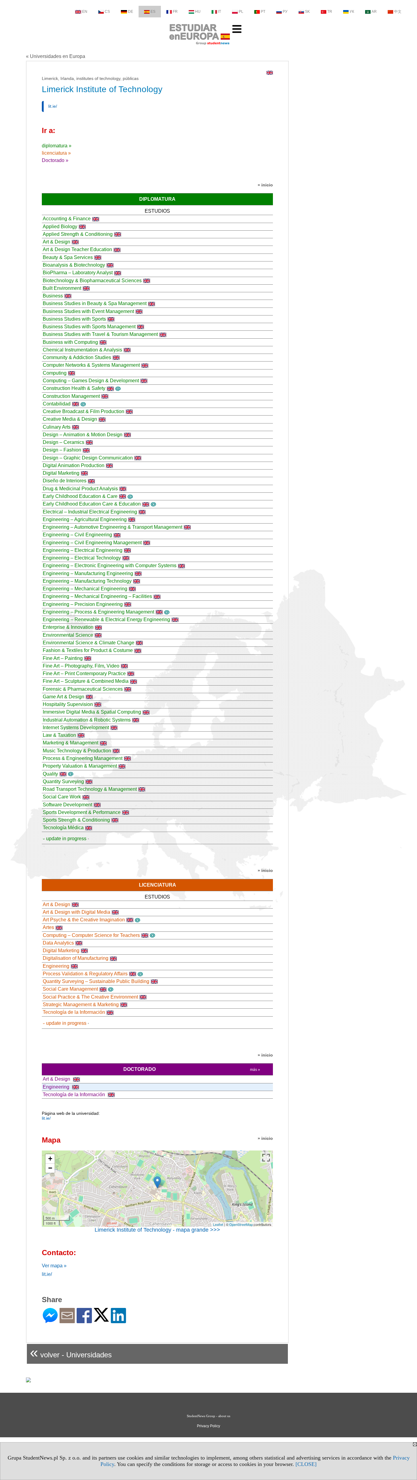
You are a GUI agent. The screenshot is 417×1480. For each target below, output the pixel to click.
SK (307, 11)
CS (107, 11)
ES (152, 11)
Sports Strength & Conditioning (76, 820)
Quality (50, 773)
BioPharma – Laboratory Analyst (78, 272)
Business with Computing (70, 342)
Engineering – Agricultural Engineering (85, 519)
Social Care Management (70, 989)
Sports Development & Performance (82, 812)
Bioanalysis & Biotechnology (74, 265)
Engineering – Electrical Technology (82, 557)
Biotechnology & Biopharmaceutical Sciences (92, 280)
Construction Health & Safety (74, 388)
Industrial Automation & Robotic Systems (87, 719)
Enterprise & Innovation (68, 627)
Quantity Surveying (63, 781)
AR (374, 11)
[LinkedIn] (118, 1320)
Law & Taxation (59, 735)
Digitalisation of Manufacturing (75, 958)
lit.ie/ (52, 106)
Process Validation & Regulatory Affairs (85, 973)
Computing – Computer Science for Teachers (91, 935)
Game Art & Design (63, 696)
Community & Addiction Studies (77, 357)
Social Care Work (62, 796)
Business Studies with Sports (74, 319)
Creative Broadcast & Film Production (83, 411)
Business (53, 295)
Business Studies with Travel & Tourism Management (100, 334)
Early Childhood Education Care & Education (92, 503)
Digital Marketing (61, 473)
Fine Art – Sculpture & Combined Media (86, 681)
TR (329, 11)
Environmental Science (68, 635)
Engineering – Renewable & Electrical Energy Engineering (106, 619)
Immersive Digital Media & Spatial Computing (92, 712)
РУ (285, 11)
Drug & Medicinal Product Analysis (80, 488)
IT (219, 11)
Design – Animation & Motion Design (82, 434)
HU (198, 11)
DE (130, 11)
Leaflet (218, 1224)
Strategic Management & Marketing (81, 1004)
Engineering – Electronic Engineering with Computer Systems (109, 565)
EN (84, 11)
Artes (48, 927)
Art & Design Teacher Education (77, 249)
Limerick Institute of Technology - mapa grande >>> (157, 1230)
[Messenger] (50, 1320)
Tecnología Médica (63, 827)
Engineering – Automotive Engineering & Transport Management (112, 527)
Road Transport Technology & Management (90, 789)
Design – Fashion (62, 449)
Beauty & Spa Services (68, 257)
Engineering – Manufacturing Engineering (88, 573)
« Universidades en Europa (55, 56)
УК (352, 11)
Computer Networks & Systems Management (91, 365)
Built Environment (62, 288)
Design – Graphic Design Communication (88, 457)
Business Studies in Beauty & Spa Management (95, 303)
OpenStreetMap (241, 1224)
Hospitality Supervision (68, 704)
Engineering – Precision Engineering (83, 604)
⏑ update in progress (64, 838)
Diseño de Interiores (64, 480)
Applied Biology (60, 226)
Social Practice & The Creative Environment (90, 996)
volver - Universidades (71, 1352)
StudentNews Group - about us (208, 1416)
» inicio (265, 184)
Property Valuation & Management (80, 766)
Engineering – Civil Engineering (77, 534)
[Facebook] (84, 1320)
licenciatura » (56, 153)
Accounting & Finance (67, 218)
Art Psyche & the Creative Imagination (84, 919)
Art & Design (56, 241)
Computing (55, 373)
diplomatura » (56, 145)
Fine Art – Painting (63, 658)
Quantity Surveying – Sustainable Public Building (96, 981)
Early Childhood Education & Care (80, 496)
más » (255, 1070)
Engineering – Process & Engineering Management (98, 611)
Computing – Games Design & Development (91, 380)
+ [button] (50, 1158)
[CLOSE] (306, 1464)
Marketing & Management (70, 742)
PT (263, 11)
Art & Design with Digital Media (76, 912)
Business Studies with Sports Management (89, 326)
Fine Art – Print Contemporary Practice (84, 673)
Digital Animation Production (73, 465)
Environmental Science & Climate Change (88, 642)
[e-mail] (67, 1320)
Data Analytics (58, 942)
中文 (397, 11)
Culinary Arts (57, 427)
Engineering (56, 966)
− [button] (50, 1168)
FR (175, 11)
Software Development (67, 804)
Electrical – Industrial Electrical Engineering (90, 511)
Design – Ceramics (63, 442)
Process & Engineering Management (82, 758)
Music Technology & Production (77, 750)
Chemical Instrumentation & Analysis (82, 349)
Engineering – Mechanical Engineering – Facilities (97, 596)
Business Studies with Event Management (88, 311)
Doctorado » (55, 160)
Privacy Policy (208, 1426)
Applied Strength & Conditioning (78, 234)
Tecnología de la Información (74, 1012)
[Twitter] (101, 1319)
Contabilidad (57, 403)
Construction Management (71, 396)
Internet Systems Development (76, 727)
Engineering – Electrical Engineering (82, 550)
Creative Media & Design (70, 419)
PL (241, 11)
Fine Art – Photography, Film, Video (81, 665)
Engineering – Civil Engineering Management (92, 542)
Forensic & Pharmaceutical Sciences (83, 689)
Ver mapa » (54, 1265)
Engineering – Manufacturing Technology (87, 581)
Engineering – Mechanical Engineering (85, 588)
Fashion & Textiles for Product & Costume (88, 650)
